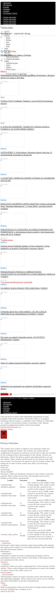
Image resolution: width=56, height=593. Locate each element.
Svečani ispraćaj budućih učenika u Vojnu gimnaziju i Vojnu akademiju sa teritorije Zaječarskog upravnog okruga (25, 247)
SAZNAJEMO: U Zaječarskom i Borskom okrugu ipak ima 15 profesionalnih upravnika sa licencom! (26, 153)
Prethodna (4, 394)
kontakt (6, 7)
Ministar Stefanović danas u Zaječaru (16, 55)
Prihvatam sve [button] (15, 427)
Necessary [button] (4, 468)
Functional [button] (5, 541)
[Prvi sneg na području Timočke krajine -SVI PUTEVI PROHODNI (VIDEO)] (12, 331)
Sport (3, 97)
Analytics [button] (4, 562)
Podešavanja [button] (5, 427)
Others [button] (3, 583)
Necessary (6, 470)
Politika (7, 36)
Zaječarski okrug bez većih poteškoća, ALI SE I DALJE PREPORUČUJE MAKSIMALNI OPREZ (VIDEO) (24, 312)
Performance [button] (5, 551)
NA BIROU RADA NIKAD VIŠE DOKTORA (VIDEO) (24, 288)
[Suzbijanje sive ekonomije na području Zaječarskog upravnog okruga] (13, 380)
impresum (7, 3)
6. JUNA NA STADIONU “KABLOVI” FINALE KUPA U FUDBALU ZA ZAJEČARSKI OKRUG (25, 128)
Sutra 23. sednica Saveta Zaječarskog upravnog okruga (23, 363)
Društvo (4, 51)
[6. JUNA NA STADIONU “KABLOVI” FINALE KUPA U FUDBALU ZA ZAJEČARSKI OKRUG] (13, 121)
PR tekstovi (7, 5)
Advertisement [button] (6, 572)
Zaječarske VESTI (10, 13)
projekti (6, 11)
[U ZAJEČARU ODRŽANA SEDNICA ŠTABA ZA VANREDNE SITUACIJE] (12, 172)
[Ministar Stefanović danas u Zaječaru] (12, 49)
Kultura (3, 71)
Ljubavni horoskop (13, 59)
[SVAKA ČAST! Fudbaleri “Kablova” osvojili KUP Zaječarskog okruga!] (10, 95)
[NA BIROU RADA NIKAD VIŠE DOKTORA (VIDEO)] (16, 282)
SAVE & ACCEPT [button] (8, 591)
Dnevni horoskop (12, 57)
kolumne (6, 9)
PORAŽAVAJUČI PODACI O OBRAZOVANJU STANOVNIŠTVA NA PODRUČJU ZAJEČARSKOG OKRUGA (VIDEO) (28, 274)
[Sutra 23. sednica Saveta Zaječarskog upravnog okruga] (13, 357)
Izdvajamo (12, 51)
